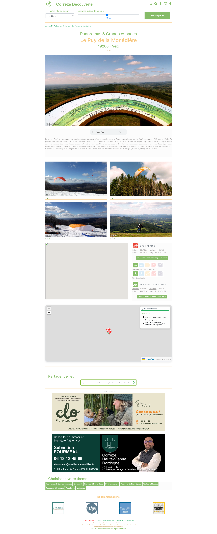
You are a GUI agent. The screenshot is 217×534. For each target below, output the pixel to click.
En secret (78, 484)
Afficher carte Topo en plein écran (152, 296)
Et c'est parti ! (157, 15)
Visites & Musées (150, 484)
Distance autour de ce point (91, 11)
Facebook (70, 488)
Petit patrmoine (111, 484)
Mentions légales (108, 521)
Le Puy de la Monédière (81, 26)
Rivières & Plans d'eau (93, 484)
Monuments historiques (131, 484)
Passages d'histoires (55, 488)
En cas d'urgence (88, 521)
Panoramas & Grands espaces (59, 484)
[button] (110, 331)
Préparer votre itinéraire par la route (152, 258)
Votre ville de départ (59, 11)
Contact (98, 521)
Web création (129, 521)
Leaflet (150, 359)
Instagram (81, 488)
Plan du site (120, 521)
